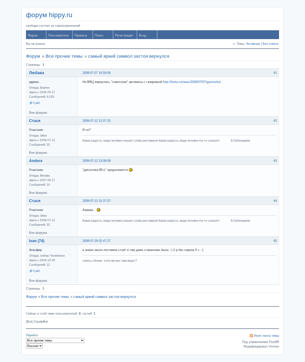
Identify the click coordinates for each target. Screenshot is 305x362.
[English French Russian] (34, 346)
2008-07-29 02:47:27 (96, 241)
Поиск (99, 35)
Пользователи (58, 35)
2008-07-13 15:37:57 (96, 201)
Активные (253, 44)
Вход (142, 35)
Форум (32, 35)
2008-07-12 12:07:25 (96, 120)
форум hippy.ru (49, 15)
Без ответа (270, 44)
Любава (36, 73)
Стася (34, 121)
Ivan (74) (36, 241)
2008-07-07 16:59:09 (96, 73)
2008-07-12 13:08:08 (96, 161)
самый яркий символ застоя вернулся (128, 56)
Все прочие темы (64, 56)
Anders (35, 161)
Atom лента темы (266, 335)
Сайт (36, 103)
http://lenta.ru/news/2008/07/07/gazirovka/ (192, 82)
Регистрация (124, 35)
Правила (81, 35)
